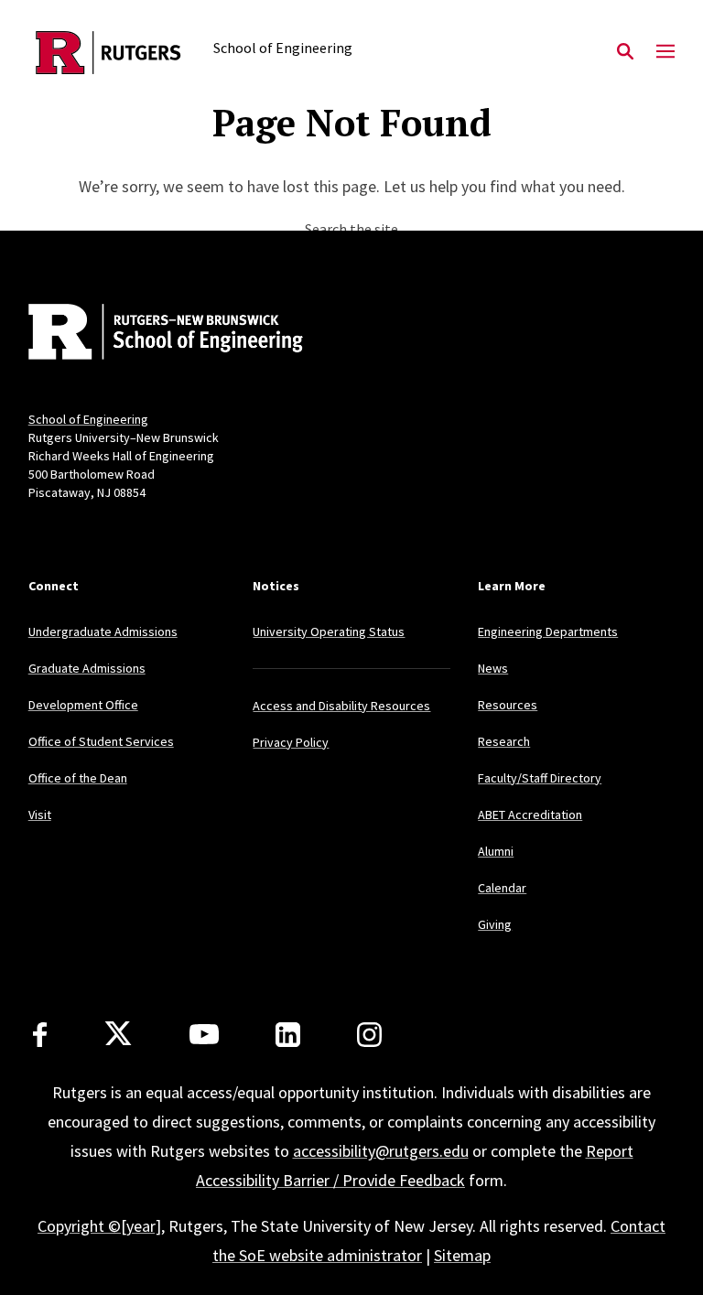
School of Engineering (88, 419)
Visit (39, 814)
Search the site (351, 229)
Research (504, 741)
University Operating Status (329, 631)
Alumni (496, 851)
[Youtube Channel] (204, 1034)
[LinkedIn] (288, 1034)
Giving (495, 924)
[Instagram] (369, 1034)
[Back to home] (149, 334)
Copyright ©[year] (99, 1225)
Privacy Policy (291, 742)
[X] (118, 1034)
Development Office (83, 704)
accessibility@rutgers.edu (381, 1150)
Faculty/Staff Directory (539, 778)
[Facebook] (40, 1034)
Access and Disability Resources (341, 705)
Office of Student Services (101, 741)
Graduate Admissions (87, 668)
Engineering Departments (548, 631)
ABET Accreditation (530, 814)
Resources (507, 704)
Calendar (502, 888)
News (493, 668)
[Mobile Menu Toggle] (665, 52)
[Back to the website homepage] (108, 52)
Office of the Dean (77, 778)
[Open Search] (625, 52)
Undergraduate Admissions (103, 631)
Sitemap (462, 1255)
